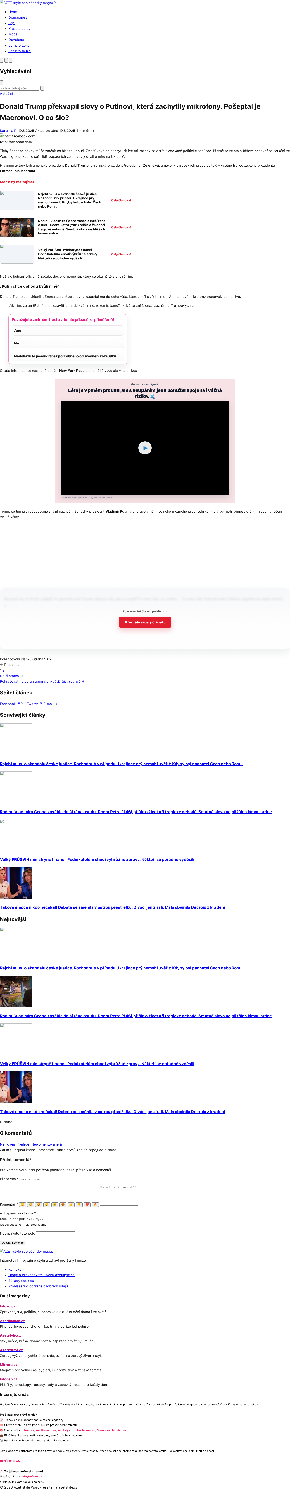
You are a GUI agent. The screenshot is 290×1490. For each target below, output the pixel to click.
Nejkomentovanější (46, 1144)
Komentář (9, 1204)
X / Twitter (31, 704)
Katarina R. (8, 130)
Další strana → (11, 676)
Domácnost (17, 17)
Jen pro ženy (19, 45)
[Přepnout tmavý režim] (6, 60)
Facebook (10, 704)
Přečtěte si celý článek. (145, 622)
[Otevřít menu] (10, 60)
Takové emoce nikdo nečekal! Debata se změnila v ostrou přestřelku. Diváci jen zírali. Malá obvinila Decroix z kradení (112, 907)
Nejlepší (24, 1144)
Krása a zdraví (19, 28)
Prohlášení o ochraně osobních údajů (38, 1286)
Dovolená (16, 40)
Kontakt (14, 1269)
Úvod (12, 12)
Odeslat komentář (13, 1242)
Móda (13, 34)
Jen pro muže (19, 51)
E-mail (50, 704)
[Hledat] (42, 88)
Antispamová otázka (18, 1213)
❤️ (87, 1204)
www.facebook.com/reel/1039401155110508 (90, 497)
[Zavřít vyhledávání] (1, 82)
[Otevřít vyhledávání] (1, 60)
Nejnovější (8, 1144)
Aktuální (6, 93)
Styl (11, 23)
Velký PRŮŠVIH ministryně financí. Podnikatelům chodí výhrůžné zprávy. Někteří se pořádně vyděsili (97, 859)
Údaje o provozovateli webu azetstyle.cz (41, 1275)
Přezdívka (9, 1179)
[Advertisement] (145, 553)
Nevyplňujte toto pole (17, 1233)
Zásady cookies (21, 1280)
